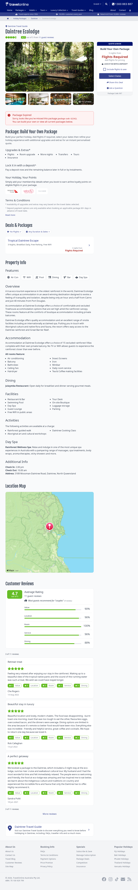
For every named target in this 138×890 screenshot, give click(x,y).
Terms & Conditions (49, 855)
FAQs (42, 851)
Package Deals (82, 859)
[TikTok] (117, 879)
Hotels (32, 10)
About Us (9, 851)
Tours (42, 10)
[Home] (17, 3)
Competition (81, 862)
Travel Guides (78, 10)
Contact (122, 10)
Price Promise (46, 862)
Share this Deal (116, 82)
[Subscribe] (123, 879)
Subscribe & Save (84, 851)
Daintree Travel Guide (17, 26)
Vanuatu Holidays (122, 866)
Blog (91, 10)
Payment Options (48, 859)
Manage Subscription (86, 855)
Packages (19, 10)
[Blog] (129, 879)
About (113, 10)
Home (9, 10)
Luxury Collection (58, 10)
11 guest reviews (46, 37)
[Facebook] (104, 879)
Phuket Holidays (121, 859)
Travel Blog (10, 859)
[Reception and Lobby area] (60, 99)
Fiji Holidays (119, 851)
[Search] (106, 4)
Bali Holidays (120, 855)
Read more (10, 215)
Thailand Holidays (122, 862)
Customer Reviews (13, 862)
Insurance (81, 866)
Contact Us (10, 855)
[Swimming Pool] (15, 99)
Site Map (9, 866)
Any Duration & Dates (38, 231)
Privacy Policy (46, 866)
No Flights (14, 231)
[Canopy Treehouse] (38, 99)
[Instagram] (110, 879)
